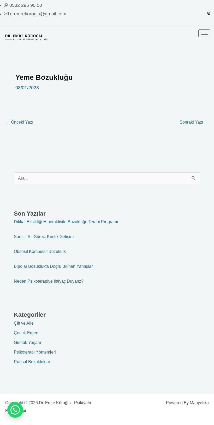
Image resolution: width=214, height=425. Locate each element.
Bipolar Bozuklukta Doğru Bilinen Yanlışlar (53, 266)
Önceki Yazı (19, 122)
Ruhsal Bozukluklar (32, 361)
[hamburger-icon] (204, 33)
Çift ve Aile (24, 323)
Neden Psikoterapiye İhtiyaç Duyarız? (49, 281)
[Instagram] (209, 13)
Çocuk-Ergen (26, 332)
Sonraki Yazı (194, 122)
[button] (15, 410)
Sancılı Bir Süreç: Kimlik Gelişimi (44, 236)
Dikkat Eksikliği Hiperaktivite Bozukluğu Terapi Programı (66, 221)
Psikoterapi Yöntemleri (35, 352)
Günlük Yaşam (27, 342)
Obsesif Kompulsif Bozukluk (40, 251)
